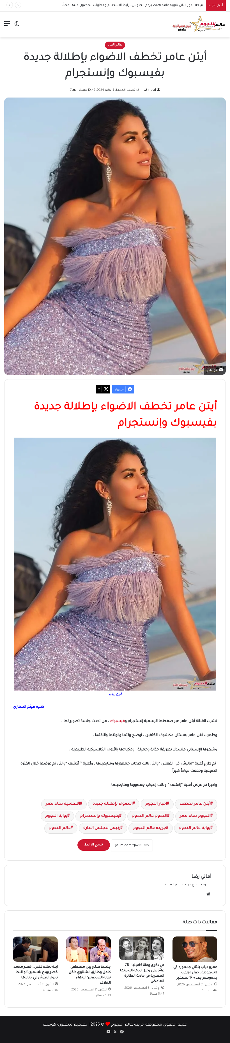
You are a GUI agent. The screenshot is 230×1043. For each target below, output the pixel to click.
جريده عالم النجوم (149, 828)
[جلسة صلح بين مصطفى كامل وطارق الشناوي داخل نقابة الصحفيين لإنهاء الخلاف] (88, 949)
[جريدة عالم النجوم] (199, 24)
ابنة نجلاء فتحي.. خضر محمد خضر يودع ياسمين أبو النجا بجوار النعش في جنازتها (36, 972)
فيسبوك (117, 721)
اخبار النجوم (156, 804)
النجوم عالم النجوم (149, 816)
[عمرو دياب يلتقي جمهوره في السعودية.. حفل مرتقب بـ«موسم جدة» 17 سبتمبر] (195, 949)
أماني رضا (150, 90)
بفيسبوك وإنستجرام (99, 816)
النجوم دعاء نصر (195, 816)
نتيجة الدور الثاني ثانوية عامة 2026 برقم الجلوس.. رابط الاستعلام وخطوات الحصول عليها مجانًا (132, 5)
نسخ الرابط (93, 845)
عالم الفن (115, 45)
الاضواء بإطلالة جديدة (113, 804)
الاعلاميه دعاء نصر (63, 804)
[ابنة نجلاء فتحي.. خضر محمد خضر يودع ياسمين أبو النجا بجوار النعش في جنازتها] (35, 949)
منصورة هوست (57, 1025)
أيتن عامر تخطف (195, 804)
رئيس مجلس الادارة (101, 828)
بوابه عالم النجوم (194, 828)
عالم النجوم (60, 828)
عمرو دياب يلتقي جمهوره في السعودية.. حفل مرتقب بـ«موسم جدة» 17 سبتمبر (195, 972)
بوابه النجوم (56, 816)
